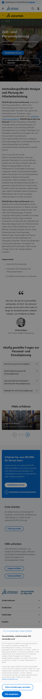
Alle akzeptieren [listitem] (11, 694)
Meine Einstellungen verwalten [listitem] (17, 687)
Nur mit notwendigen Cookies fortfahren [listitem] (18, 631)
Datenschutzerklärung (10, 679)
